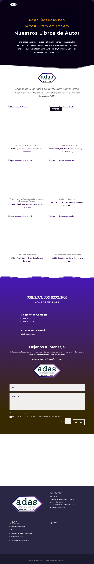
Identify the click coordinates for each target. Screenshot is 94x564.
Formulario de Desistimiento (20, 540)
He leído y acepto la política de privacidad (37, 416)
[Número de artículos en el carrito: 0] (52, 523)
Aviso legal (14, 530)
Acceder (56, 525)
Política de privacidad (18, 526)
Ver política (57, 416)
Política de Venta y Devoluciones (21, 533)
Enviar (78, 422)
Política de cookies (17, 536)
